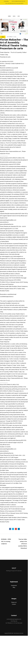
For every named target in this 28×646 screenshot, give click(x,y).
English (21, 11)
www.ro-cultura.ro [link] (15, 274)
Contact (14, 604)
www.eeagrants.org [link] (7, 256)
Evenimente (14, 586)
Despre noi (14, 602)
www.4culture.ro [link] (4, 222)
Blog (14, 587)
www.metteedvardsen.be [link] (6, 224)
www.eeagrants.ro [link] (18, 256)
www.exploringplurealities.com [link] (8, 220)
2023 (3, 37)
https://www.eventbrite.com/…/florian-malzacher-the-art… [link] (13, 152)
